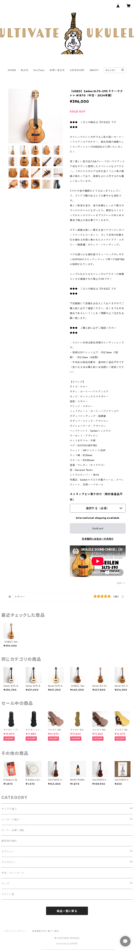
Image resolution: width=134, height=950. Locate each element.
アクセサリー (9, 862)
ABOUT (94, 70)
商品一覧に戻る (67, 911)
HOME (12, 70)
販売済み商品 (9, 840)
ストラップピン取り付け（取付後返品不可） (96, 496)
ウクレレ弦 (7, 894)
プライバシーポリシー (15, 931)
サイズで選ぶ (9, 808)
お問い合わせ (57, 70)
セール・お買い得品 (13, 830)
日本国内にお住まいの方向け (98, 538)
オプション (7, 851)
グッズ (5, 883)
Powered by (63, 943)
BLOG (24, 70)
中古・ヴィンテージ (13, 872)
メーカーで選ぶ (10, 819)
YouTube (39, 70)
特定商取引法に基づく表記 (45, 931)
